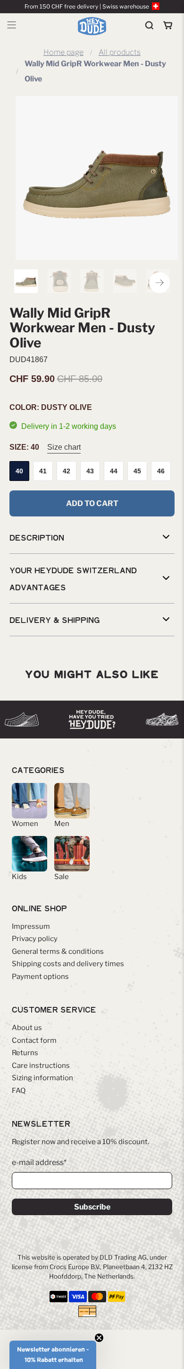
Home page (63, 52)
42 (66, 471)
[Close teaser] (99, 1337)
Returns (25, 1053)
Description (36, 537)
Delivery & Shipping (54, 619)
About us (27, 1027)
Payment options (40, 976)
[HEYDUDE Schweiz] (92, 26)
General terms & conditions (58, 951)
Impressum (31, 926)
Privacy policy (35, 938)
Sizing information (42, 1078)
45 (137, 471)
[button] (52, 1355)
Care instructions (41, 1065)
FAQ (18, 1090)
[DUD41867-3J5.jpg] (96, 178)
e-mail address (39, 1162)
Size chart (64, 447)
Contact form (34, 1040)
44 (113, 471)
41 (43, 471)
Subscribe (92, 1206)
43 (90, 471)
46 (161, 471)
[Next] (159, 282)
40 (19, 471)
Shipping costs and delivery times (68, 964)
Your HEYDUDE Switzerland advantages (73, 578)
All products (120, 52)
